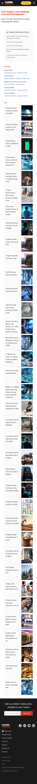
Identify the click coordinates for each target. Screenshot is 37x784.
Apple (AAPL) (8, 70)
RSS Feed (8, 731)
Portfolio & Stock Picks (23, 79)
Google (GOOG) (9, 88)
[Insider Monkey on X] (25, 725)
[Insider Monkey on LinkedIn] (33, 725)
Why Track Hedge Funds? (14, 42)
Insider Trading (7, 738)
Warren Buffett (9, 76)
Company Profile (22, 73)
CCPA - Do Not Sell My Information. (13, 767)
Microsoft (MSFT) (9, 93)
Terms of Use (6, 760)
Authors (4, 745)
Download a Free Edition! (14, 46)
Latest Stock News (10, 73)
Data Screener (20, 84)
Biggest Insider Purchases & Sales (15, 82)
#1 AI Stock (26, 3)
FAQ (3, 764)
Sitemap (4, 752)
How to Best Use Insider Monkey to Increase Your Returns (17, 37)
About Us (5, 741)
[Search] (34, 3)
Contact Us (5, 748)
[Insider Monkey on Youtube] (30, 725)
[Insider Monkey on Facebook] (21, 725)
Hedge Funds (6, 734)
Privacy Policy (6, 757)
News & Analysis (9, 79)
